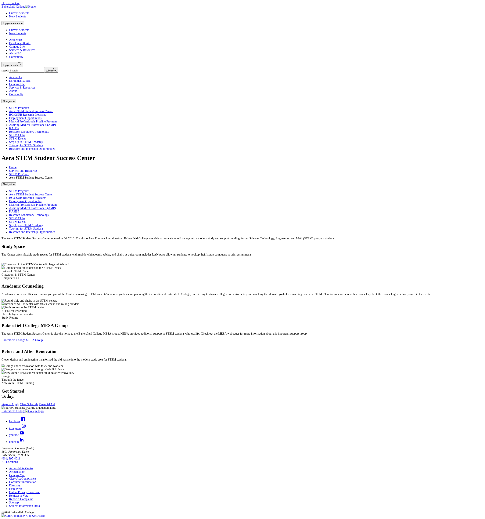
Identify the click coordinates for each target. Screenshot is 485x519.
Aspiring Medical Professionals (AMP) (32, 124)
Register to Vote (18, 495)
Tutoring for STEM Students (26, 145)
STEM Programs (19, 107)
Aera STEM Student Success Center (31, 111)
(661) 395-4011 (11, 458)
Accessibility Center (21, 468)
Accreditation (17, 471)
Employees (15, 488)
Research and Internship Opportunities (32, 148)
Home (12, 167)
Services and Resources (23, 170)
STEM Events (17, 138)
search (5, 70)
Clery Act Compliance (22, 478)
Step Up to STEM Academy (26, 141)
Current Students (19, 13)
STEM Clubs (17, 135)
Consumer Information (22, 482)
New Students (17, 16)
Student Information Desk (24, 505)
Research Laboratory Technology (29, 131)
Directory (14, 485)
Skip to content (11, 3)
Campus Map (17, 475)
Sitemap (14, 502)
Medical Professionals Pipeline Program (33, 121)
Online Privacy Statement (24, 492)
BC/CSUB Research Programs (27, 114)
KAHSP (14, 128)
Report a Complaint (21, 499)
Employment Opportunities (25, 118)
